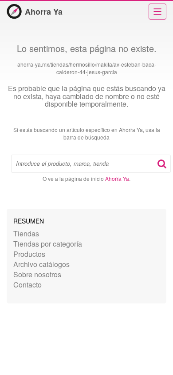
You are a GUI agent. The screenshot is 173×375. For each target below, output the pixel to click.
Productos (29, 254)
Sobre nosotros (37, 274)
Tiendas (26, 233)
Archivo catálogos (41, 264)
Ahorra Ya (44, 11)
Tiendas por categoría (47, 244)
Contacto (27, 284)
